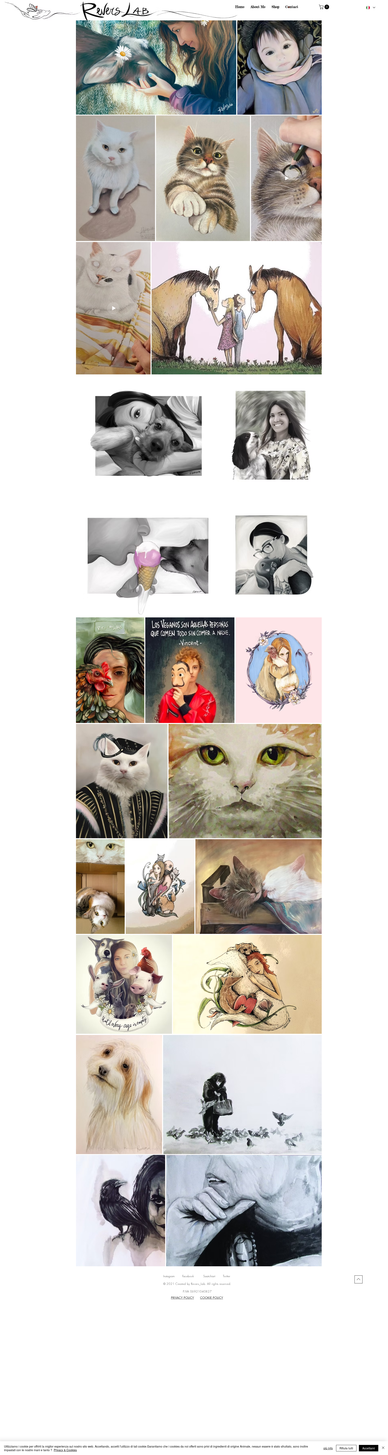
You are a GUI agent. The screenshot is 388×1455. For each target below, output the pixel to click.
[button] (324, 7)
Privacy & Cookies (65, 1450)
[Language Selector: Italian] (370, 7)
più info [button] (328, 1448)
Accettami (368, 1448)
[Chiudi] (383, 1448)
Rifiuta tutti (346, 1448)
